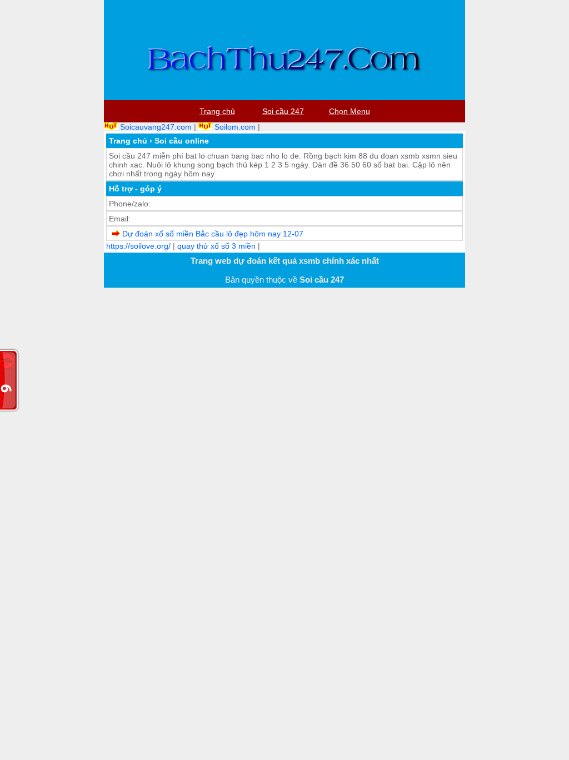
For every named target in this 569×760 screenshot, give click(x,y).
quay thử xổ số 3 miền (216, 245)
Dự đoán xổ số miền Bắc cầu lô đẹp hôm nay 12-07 (212, 233)
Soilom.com (235, 126)
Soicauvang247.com (156, 126)
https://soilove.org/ (138, 245)
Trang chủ (128, 140)
